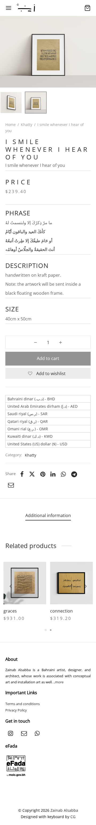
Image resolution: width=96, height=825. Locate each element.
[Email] (11, 484)
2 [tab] (50, 630)
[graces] (24, 583)
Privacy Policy (16, 710)
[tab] (48, 515)
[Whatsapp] (63, 474)
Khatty (26, 124)
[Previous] (10, 586)
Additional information (48, 515)
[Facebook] (22, 474)
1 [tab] (46, 630)
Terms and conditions (22, 703)
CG (72, 816)
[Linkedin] (53, 474)
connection (61, 611)
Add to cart (48, 358)
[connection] (71, 583)
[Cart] (87, 8)
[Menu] (8, 8)
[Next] (85, 586)
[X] (32, 474)
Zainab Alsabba (64, 810)
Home (10, 124)
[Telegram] (74, 474)
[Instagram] (10, 733)
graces (10, 611)
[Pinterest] (43, 474)
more (59, 682)
